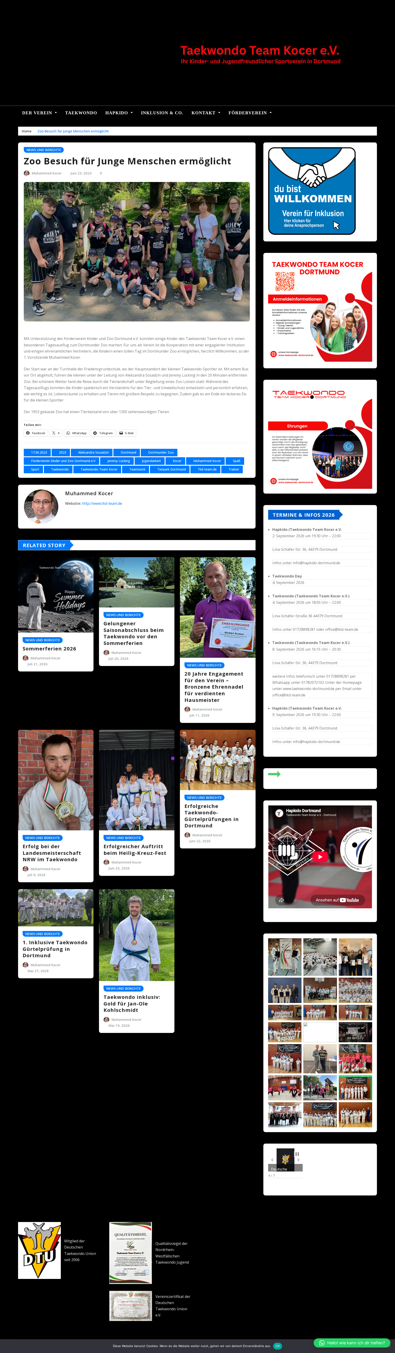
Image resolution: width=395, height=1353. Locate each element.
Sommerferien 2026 (49, 648)
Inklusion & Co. (162, 112)
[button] (272, 1160)
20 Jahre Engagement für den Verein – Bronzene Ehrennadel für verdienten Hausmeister (213, 686)
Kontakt (204, 112)
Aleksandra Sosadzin (93, 452)
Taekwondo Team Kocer (99, 469)
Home (27, 131)
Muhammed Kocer (47, 173)
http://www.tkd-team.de (102, 503)
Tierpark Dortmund (171, 469)
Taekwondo (81, 112)
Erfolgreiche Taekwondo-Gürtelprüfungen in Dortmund (211, 815)
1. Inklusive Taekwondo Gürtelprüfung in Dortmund (55, 949)
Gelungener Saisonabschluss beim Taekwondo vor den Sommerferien (134, 633)
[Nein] (389, 1346)
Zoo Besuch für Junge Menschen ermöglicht (73, 131)
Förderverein (248, 112)
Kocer (177, 461)
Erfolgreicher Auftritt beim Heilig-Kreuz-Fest (135, 849)
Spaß (236, 461)
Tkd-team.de (207, 469)
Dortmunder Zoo (161, 452)
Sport (35, 469)
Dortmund (128, 452)
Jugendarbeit (151, 461)
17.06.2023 (39, 452)
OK (277, 1346)
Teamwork (137, 469)
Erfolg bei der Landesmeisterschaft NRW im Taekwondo (52, 853)
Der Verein (37, 112)
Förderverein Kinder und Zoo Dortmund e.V (63, 461)
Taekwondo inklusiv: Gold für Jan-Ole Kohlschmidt (132, 1003)
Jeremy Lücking (118, 461)
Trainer (234, 469)
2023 (62, 452)
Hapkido (117, 112)
